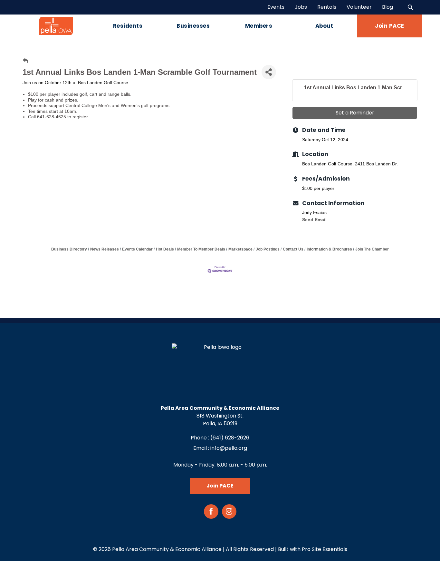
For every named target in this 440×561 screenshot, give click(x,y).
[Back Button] (25, 61)
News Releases (104, 249)
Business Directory (69, 249)
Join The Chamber (372, 249)
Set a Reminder (355, 112)
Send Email (314, 219)
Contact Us (293, 249)
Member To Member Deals (201, 249)
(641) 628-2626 (229, 437)
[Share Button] (269, 72)
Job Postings (268, 249)
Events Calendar (137, 249)
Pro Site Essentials (324, 549)
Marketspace (240, 249)
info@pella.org (228, 448)
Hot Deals (165, 249)
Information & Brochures (329, 249)
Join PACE (220, 485)
